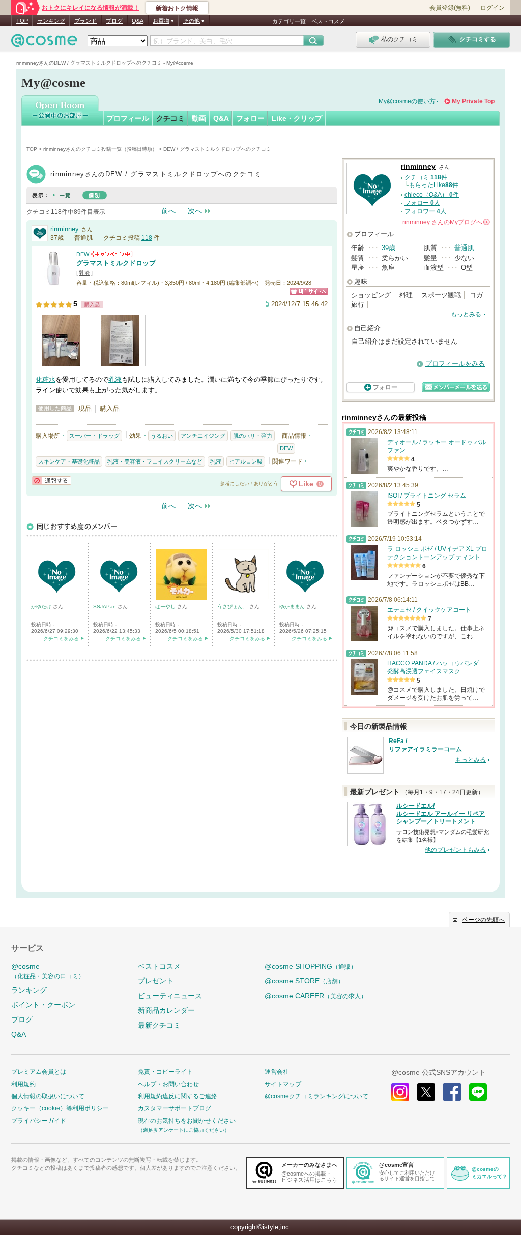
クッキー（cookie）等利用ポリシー (60, 1108)
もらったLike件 (433, 185)
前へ (168, 211)
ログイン (492, 7)
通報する (51, 480)
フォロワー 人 (425, 211)
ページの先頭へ (483, 919)
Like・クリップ (297, 118)
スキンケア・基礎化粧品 (69, 461)
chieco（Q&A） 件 (431, 194)
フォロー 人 (422, 202)
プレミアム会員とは (38, 1071)
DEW (82, 254)
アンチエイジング (203, 436)
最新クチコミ (159, 1025)
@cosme (47, 971)
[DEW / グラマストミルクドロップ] (53, 282)
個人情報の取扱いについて (47, 1096)
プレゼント (155, 981)
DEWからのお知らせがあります (111, 254)
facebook (452, 1092)
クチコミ (170, 118)
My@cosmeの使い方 (407, 101)
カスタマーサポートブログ (174, 1108)
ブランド (85, 21)
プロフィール (127, 118)
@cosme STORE (304, 981)
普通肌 (464, 248)
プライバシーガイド (38, 1120)
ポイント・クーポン (43, 1005)
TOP (22, 21)
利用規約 (23, 1084)
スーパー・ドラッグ (94, 436)
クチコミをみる (61, 638)
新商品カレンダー (166, 1010)
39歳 (388, 248)
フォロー (250, 118)
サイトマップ (283, 1084)
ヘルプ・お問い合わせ (168, 1084)
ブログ (114, 21)
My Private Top (473, 101)
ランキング (51, 21)
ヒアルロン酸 (246, 461)
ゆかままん (292, 606)
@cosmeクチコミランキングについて (316, 1096)
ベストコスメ (328, 21)
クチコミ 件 (425, 177)
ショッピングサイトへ (309, 291)
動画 (199, 118)
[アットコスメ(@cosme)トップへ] (44, 43)
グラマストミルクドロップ (116, 263)
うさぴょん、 (233, 606)
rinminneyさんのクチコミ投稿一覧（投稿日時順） (100, 149)
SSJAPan (105, 606)
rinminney (64, 229)
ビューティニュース (170, 996)
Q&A (137, 21)
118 (146, 237)
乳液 (84, 273)
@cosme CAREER (316, 996)
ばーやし (166, 606)
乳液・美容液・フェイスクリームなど (154, 461)
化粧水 (45, 379)
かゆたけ (42, 606)
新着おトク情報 (177, 8)
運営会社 (277, 1071)
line (478, 1092)
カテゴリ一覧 (289, 21)
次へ (195, 211)
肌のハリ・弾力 (252, 436)
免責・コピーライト (165, 1071)
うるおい (162, 436)
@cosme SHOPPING (311, 966)
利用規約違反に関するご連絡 (177, 1096)
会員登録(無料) (449, 7)
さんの (445, 222)
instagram (400, 1092)
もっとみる (466, 314)
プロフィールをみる (455, 363)
